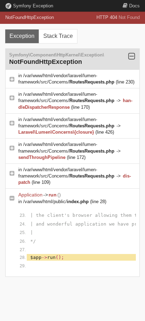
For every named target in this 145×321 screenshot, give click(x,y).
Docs (134, 5)
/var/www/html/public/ (56, 201)
